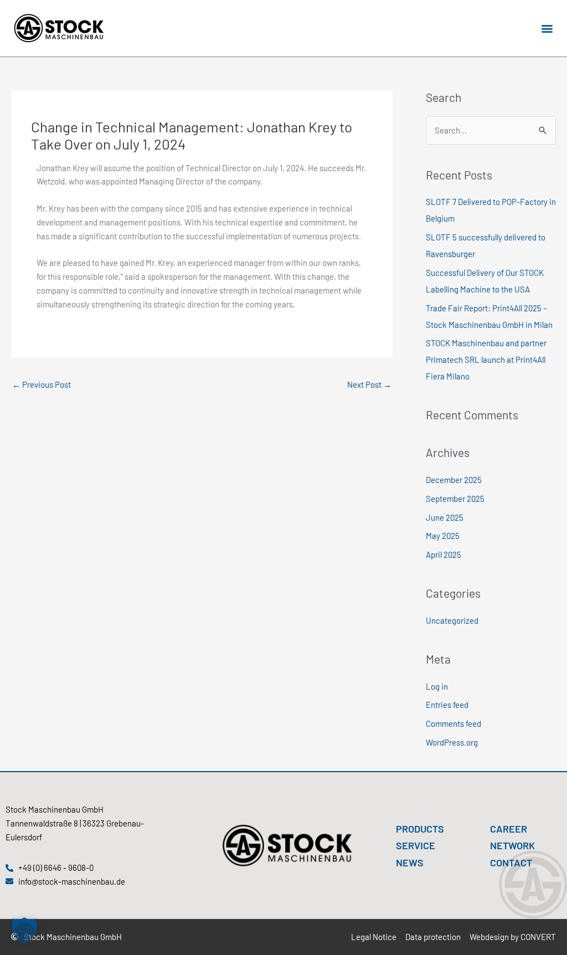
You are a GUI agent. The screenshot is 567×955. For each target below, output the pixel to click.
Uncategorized (452, 620)
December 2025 (454, 480)
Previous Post (41, 384)
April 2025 (443, 554)
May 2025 (443, 536)
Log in (437, 686)
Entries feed (447, 705)
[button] (547, 28)
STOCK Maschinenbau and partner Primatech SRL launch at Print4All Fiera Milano (486, 359)
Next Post (369, 384)
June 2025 (444, 517)
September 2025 (455, 499)
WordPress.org (452, 742)
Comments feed (453, 723)
